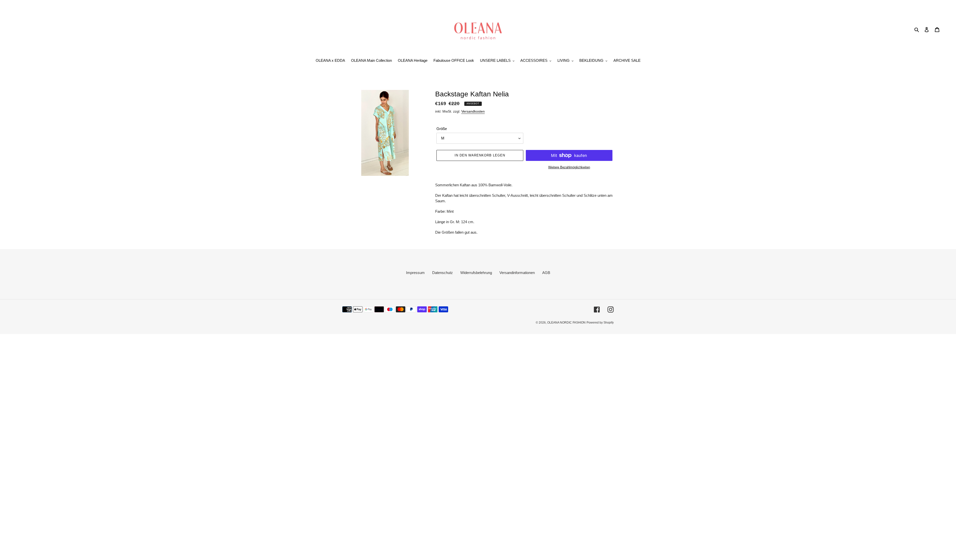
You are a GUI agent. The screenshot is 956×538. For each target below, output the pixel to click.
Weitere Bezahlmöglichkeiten (569, 167)
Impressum (415, 272)
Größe (441, 129)
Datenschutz (442, 272)
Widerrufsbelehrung (476, 272)
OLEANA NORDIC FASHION (566, 322)
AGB (546, 272)
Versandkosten (473, 111)
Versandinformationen (517, 272)
